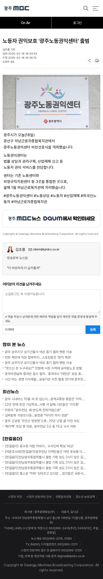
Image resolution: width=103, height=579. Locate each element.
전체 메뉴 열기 (96, 8)
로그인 (77, 23)
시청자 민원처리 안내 (39, 496)
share (89, 60)
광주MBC (16, 8)
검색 (84, 8)
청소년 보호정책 (85, 496)
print (97, 60)
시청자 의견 (15, 496)
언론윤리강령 (63, 496)
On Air (25, 23)
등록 (93, 329)
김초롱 (20, 249)
